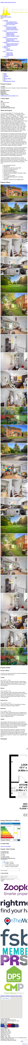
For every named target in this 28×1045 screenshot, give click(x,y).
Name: (2, 876)
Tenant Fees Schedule (11, 27)
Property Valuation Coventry (12, 36)
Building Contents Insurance (12, 41)
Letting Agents (9, 54)
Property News (9, 55)
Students (5, 42)
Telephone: (3, 879)
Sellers (20, 995)
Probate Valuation (10, 34)
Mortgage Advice (10, 33)
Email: (2, 877)
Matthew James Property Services (8, 2)
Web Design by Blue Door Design (8, 1040)
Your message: (4, 870)
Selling (5, 30)
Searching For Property (11, 28)
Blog (4, 51)
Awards (8, 48)
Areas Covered (6, 46)
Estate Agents (9, 52)
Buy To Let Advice (10, 24)
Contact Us (6, 56)
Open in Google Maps (6, 846)
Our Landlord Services (11, 21)
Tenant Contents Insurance (12, 29)
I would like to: (4, 859)
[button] (14, 18)
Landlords (5, 20)
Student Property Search (11, 45)
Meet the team (9, 50)
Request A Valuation (5, 995)
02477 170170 (4, 15)
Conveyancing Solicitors (11, 32)
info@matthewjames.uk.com (7, 1023)
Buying (5, 37)
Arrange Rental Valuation (12, 23)
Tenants (5, 25)
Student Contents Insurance (12, 43)
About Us (5, 47)
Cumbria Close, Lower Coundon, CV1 (9, 95)
